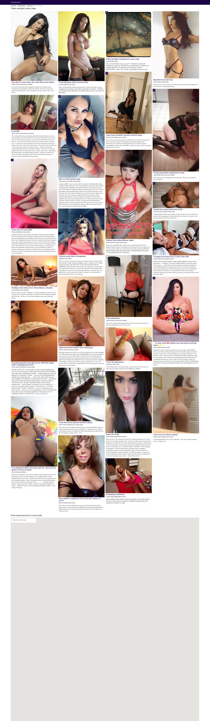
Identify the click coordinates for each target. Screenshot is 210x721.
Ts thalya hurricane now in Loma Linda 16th (171, 257)
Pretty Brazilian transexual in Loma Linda (122, 59)
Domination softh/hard (115, 494)
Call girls (13, 5)
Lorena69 (15, 131)
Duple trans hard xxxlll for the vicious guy (76, 347)
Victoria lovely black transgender (72, 256)
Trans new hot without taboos (165, 435)
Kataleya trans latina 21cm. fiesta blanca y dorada (32, 288)
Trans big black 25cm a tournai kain (73, 82)
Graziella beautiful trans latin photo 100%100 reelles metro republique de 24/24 (33, 364)
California (30, 5)
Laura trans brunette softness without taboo (124, 135)
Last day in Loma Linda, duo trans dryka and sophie (33, 82)
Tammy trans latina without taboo (120, 240)
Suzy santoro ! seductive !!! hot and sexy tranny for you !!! (80, 500)
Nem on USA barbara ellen (69, 179)
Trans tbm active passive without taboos (75, 422)
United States (22, 5)
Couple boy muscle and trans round (167, 209)
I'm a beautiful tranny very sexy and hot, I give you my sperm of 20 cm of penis (34, 469)
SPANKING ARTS (16, 2)
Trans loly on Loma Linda (22, 230)
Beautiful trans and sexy (163, 80)
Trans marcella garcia (115, 362)
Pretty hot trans (112, 434)
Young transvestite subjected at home (168, 173)
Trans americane (113, 318)
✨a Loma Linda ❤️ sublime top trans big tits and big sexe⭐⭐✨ (174, 344)
